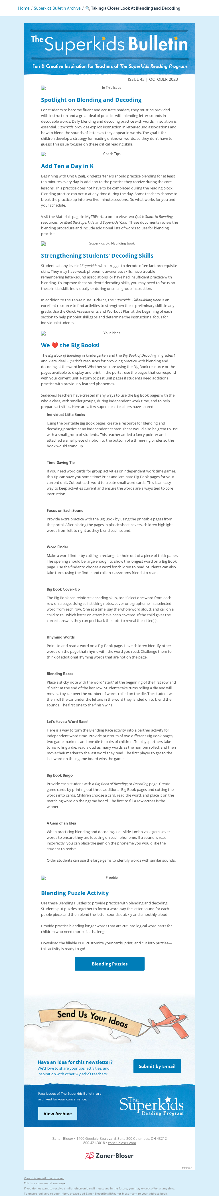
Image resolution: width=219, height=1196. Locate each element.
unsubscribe (149, 1188)
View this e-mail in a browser (44, 1178)
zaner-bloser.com (122, 1142)
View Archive (58, 1113)
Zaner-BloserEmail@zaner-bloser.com (111, 1193)
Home (24, 9)
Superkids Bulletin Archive (57, 9)
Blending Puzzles (109, 964)
